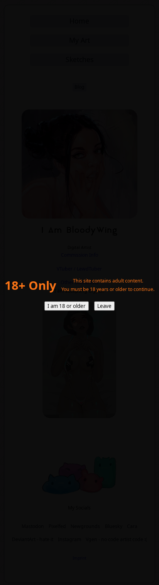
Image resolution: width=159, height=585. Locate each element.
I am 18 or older (66, 306)
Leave (104, 306)
